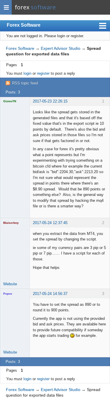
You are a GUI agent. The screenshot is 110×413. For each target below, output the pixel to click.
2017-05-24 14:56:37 (50, 293)
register (43, 73)
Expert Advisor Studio (60, 48)
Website (10, 284)
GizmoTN (9, 101)
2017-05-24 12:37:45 (50, 223)
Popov (7, 293)
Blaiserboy (11, 222)
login (27, 73)
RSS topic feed (25, 83)
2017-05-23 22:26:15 (50, 101)
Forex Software (23, 25)
